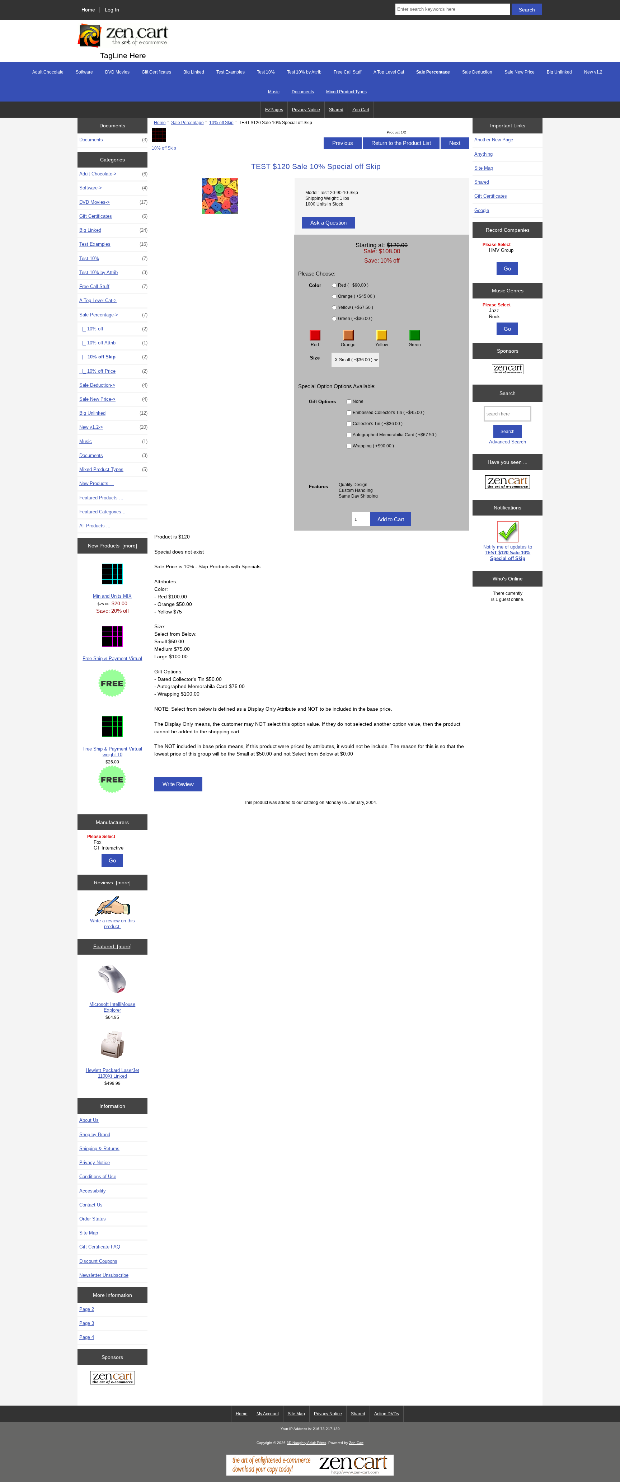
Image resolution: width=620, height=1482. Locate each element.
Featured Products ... (101, 497)
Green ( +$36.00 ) (355, 318)
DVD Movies (117, 72)
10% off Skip (221, 122)
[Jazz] (508, 311)
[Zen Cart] (310, 1474)
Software (84, 72)
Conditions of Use (97, 1176)
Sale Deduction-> (113, 385)
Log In (112, 10)
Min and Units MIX (112, 596)
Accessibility (92, 1191)
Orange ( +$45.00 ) (356, 296)
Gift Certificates (156, 72)
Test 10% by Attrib (304, 72)
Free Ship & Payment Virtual (112, 658)
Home (88, 10)
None (358, 401)
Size (315, 357)
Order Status (92, 1219)
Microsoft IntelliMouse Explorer (112, 1007)
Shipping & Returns (99, 1148)
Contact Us (91, 1205)
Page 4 (86, 1337)
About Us (89, 1120)
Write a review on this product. (112, 923)
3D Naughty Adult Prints (306, 1443)
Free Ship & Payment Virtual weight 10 (112, 751)
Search (507, 393)
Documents (303, 91)
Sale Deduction (477, 72)
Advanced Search (507, 441)
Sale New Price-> (113, 399)
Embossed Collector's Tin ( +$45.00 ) (388, 412)
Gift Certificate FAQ (99, 1247)
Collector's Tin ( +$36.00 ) (378, 424)
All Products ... (95, 525)
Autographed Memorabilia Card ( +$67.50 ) (395, 435)
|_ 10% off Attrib (113, 342)
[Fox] (113, 842)
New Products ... (96, 483)
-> (113, 314)
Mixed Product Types (346, 91)
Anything (483, 154)
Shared (336, 109)
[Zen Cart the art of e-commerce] (112, 1378)
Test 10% (266, 72)
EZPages (274, 109)
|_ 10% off (113, 328)
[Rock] (508, 317)
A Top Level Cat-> (98, 300)
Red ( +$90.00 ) (353, 285)
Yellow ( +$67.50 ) (355, 307)
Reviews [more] (112, 882)
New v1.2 (593, 72)
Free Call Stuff (347, 72)
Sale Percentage (187, 122)
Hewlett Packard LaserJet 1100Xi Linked (112, 1073)
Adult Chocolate (48, 72)
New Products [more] (112, 546)
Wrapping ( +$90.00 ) (373, 446)
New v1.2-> (113, 427)
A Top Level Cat (389, 72)
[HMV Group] (508, 250)
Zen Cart (360, 109)
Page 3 (86, 1323)
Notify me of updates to (507, 552)
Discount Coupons (98, 1261)
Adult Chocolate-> (113, 174)
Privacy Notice (306, 109)
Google (481, 210)
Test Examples (230, 72)
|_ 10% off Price (113, 371)
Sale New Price (519, 72)
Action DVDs (386, 1413)
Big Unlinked (559, 72)
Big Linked (193, 72)
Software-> (113, 187)
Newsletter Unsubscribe (103, 1275)
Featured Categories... (102, 511)
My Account (268, 1413)
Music (274, 91)
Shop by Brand (94, 1134)
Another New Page (493, 139)
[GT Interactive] (113, 848)
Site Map (88, 1233)
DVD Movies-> (113, 202)
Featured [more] (112, 946)
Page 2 (86, 1309)
